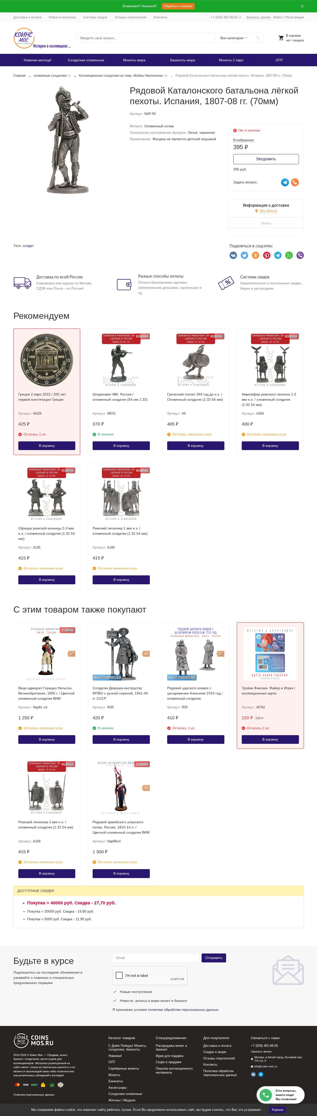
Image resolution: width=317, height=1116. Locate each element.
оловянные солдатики (50, 75)
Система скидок (95, 17)
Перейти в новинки (178, 6)
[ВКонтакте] (233, 255)
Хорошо (277, 1110)
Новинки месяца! (38, 60)
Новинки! (115, 1056)
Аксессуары (117, 1087)
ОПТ (279, 60)
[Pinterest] (266, 255)
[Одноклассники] (255, 255)
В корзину (47, 446)
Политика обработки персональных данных (220, 1073)
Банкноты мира (182, 60)
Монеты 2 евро (231, 60)
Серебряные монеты (123, 1068)
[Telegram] (278, 255)
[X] (244, 255)
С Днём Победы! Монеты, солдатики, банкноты (127, 1047)
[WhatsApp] (289, 255)
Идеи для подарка (169, 1056)
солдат (28, 246)
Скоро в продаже (168, 1062)
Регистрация (294, 17)
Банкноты (115, 1081)
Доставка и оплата (27, 17)
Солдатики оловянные (86, 60)
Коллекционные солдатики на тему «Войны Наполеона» (121, 75)
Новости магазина (62, 17)
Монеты (114, 1075)
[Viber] (300, 255)
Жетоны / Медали (121, 1100)
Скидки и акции (214, 1052)
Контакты (160, 17)
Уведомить (266, 159)
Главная (19, 75)
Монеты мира (134, 60)
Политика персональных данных (33, 1094)
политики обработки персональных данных (183, 1010)
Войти (277, 17)
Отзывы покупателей (130, 17)
